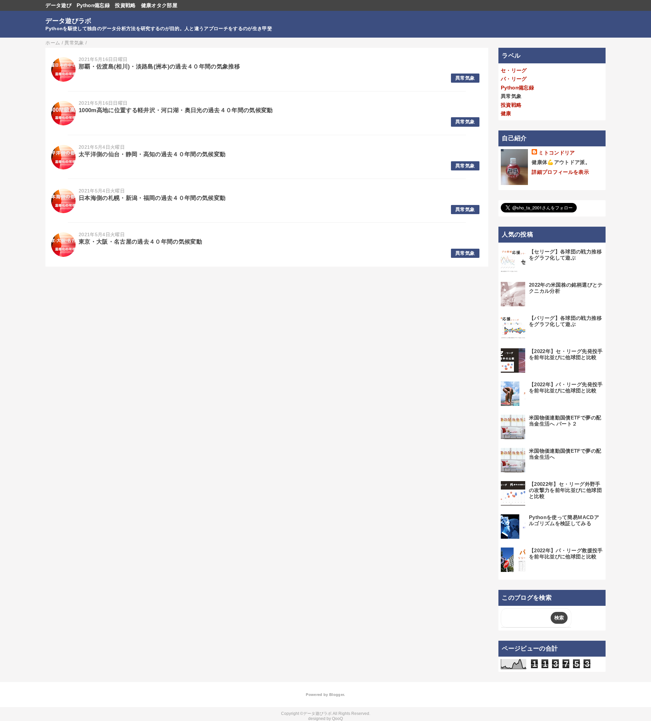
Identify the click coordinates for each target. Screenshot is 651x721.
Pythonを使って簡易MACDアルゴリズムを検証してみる (564, 520)
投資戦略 (125, 5)
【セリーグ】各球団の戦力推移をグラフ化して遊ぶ (565, 255)
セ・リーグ (514, 70)
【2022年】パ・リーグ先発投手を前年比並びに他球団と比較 (566, 387)
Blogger (336, 695)
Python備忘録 (93, 5)
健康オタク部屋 (159, 5)
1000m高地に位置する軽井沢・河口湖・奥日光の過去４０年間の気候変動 (176, 110)
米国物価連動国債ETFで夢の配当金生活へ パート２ (565, 421)
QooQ (337, 718)
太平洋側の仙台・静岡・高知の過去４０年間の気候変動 (152, 154)
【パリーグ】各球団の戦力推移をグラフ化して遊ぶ (565, 321)
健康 (506, 113)
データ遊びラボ (68, 20)
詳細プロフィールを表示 (560, 172)
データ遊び (58, 5)
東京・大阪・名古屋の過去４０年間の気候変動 (140, 242)
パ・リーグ (514, 79)
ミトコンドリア (556, 153)
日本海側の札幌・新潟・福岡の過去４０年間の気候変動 (152, 198)
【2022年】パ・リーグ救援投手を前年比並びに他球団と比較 (566, 553)
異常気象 (465, 78)
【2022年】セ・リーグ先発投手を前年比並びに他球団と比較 (566, 354)
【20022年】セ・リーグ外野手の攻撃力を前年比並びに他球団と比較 (565, 490)
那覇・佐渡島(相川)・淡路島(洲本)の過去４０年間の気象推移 (159, 66)
